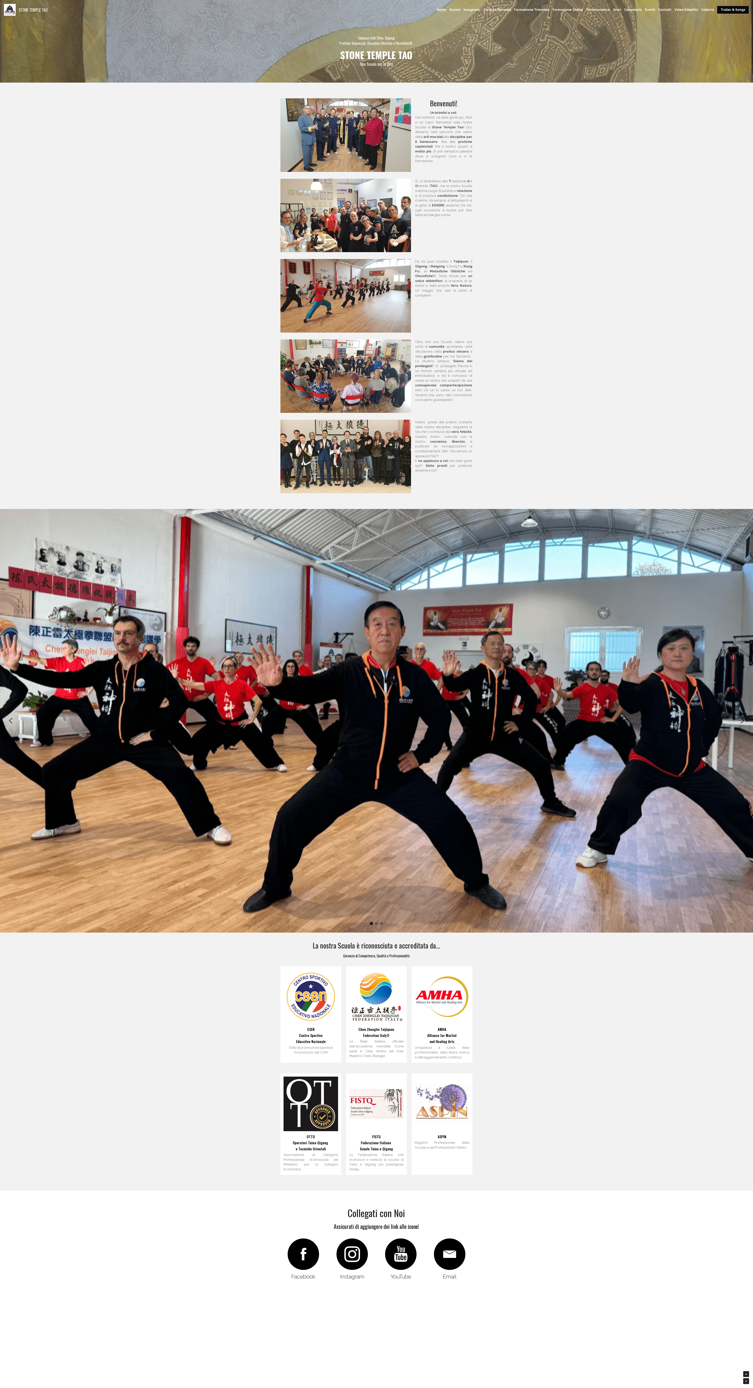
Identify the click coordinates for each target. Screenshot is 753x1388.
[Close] (424, 671)
